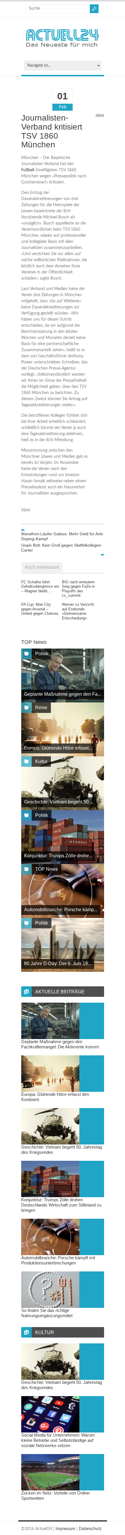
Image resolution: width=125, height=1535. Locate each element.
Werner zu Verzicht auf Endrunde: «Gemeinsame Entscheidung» (78, 611)
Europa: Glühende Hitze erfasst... (58, 748)
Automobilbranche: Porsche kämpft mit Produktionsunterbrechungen (58, 1260)
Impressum (65, 1529)
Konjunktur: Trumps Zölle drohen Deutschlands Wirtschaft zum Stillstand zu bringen (61, 1205)
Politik (41, 653)
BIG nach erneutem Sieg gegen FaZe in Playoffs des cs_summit (78, 589)
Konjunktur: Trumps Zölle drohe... (58, 855)
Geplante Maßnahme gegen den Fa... (62, 694)
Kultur (41, 761)
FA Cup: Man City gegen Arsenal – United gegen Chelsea (39, 609)
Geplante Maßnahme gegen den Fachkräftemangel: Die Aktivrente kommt (60, 1044)
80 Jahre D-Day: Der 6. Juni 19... (57, 963)
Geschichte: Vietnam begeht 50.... (58, 801)
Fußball (27, 170)
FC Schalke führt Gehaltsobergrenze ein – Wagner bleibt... (40, 586)
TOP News (46, 869)
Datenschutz (90, 1529)
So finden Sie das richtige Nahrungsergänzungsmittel (46, 1313)
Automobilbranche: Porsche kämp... (60, 909)
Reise (41, 707)
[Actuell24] (62, 49)
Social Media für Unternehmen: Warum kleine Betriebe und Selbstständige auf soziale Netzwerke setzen (58, 1440)
